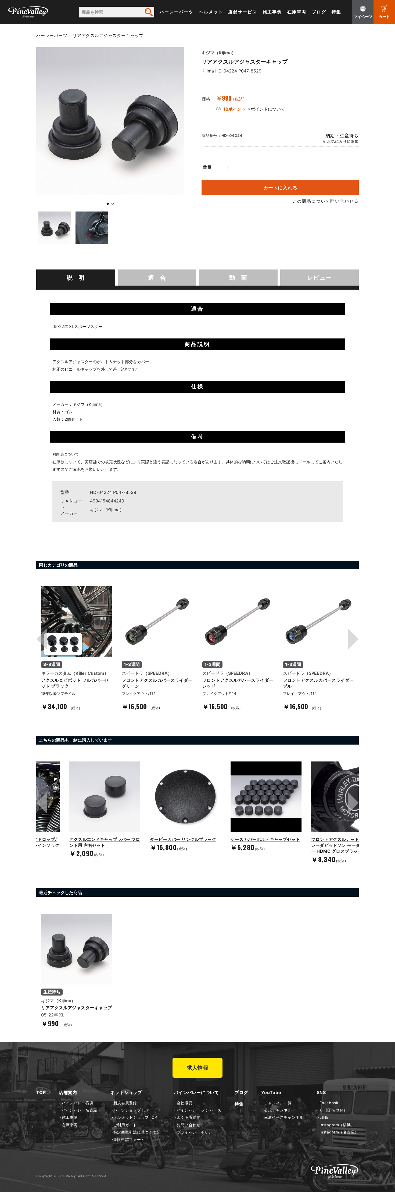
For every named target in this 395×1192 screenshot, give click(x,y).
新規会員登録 (125, 1103)
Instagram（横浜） (337, 1125)
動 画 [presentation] (238, 277)
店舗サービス (242, 11)
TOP (41, 1092)
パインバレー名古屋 (79, 1110)
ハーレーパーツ (176, 11)
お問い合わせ (188, 1125)
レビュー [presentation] (319, 277)
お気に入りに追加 (342, 141)
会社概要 (184, 1103)
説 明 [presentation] (75, 277)
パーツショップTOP (131, 1110)
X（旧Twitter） (333, 1110)
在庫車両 (297, 11)
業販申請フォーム (129, 1140)
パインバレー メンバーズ (199, 1110)
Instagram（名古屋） (339, 1132)
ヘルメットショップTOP (135, 1117)
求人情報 (197, 1068)
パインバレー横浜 (77, 1103)
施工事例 (272, 11)
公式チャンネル (278, 1110)
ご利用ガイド (125, 1125)
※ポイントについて (266, 109)
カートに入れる (280, 188)
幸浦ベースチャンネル (284, 1117)
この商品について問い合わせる (326, 201)
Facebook (329, 1103)
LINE (324, 1117)
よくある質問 (188, 1117)
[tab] (75, 277)
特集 (336, 11)
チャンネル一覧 (278, 1103)
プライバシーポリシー (196, 1132)
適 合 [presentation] (157, 277)
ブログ (319, 11)
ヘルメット (211, 11)
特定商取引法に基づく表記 (137, 1132)
